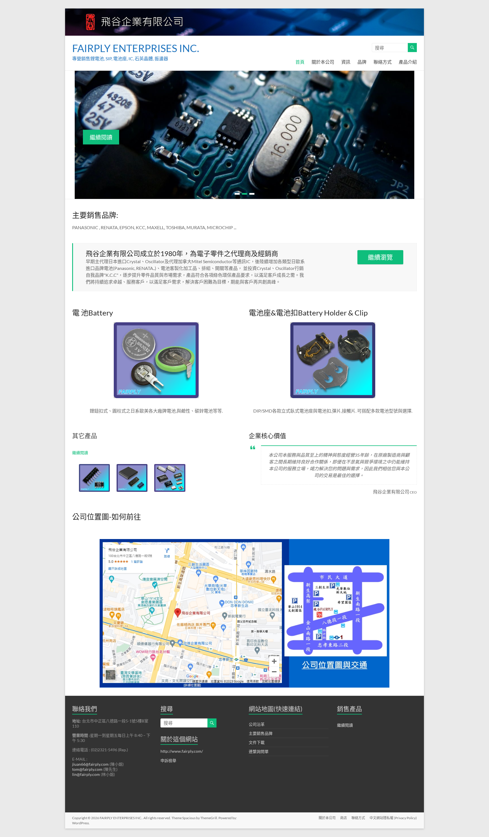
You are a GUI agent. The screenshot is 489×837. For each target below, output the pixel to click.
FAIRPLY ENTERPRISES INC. (135, 48)
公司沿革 (257, 723)
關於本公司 (323, 62)
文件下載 (257, 741)
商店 (343, 817)
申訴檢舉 (168, 759)
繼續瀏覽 (380, 256)
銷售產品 (349, 708)
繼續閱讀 (101, 137)
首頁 (299, 62)
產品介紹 (408, 62)
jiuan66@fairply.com (90, 763)
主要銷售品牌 (261, 732)
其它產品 (84, 435)
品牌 (361, 62)
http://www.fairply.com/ (181, 750)
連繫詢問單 (259, 750)
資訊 (345, 62)
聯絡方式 (383, 62)
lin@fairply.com (86, 773)
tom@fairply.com (87, 768)
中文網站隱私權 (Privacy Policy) (393, 817)
